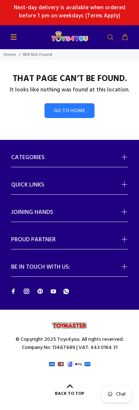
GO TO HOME (69, 111)
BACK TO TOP (69, 393)
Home (10, 54)
